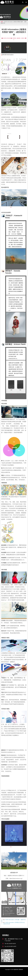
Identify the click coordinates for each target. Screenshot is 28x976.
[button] (9, 836)
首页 (2, 21)
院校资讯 (18, 38)
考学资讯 (14, 38)
